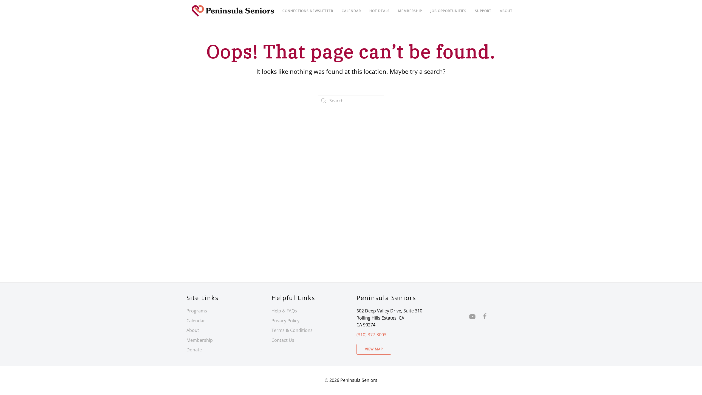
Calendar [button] (351, 11)
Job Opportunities (448, 11)
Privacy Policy (285, 321)
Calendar (195, 321)
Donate (194, 350)
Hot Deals (379, 11)
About (506, 11)
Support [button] (483, 11)
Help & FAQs (284, 311)
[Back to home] (232, 11)
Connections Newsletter (307, 11)
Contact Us (282, 340)
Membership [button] (410, 11)
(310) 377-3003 (371, 335)
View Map (374, 349)
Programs (196, 311)
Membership (199, 340)
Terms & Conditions (292, 330)
